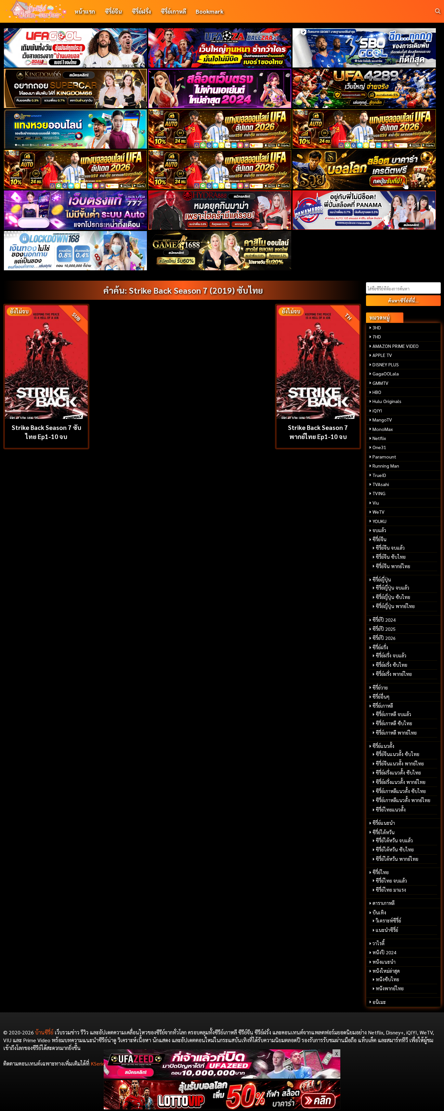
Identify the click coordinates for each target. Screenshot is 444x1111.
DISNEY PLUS (385, 364)
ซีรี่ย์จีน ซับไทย (391, 557)
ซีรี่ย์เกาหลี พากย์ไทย (396, 733)
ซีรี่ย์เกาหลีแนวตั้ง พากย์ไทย (403, 800)
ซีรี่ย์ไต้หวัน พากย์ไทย (397, 859)
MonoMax (382, 429)
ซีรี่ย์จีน (113, 11)
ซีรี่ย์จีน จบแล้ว (390, 548)
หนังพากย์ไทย (390, 988)
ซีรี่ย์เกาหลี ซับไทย (394, 723)
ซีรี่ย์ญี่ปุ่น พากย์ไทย (395, 606)
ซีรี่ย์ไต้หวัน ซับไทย (395, 849)
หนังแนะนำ (384, 962)
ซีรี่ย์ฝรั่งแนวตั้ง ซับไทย (398, 772)
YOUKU (379, 521)
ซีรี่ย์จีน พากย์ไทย (393, 566)
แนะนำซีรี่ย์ (387, 930)
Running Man (385, 466)
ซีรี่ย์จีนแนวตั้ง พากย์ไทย (400, 763)
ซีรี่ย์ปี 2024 (384, 620)
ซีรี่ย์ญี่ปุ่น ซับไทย (393, 597)
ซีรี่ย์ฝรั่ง (141, 11)
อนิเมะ (379, 1002)
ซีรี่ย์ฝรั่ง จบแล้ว (391, 655)
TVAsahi (380, 484)
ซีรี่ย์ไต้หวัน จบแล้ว (394, 840)
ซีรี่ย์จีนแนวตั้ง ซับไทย (397, 754)
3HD (376, 327)
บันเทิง (379, 912)
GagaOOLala (385, 373)
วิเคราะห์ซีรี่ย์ (388, 920)
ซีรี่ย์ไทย (380, 872)
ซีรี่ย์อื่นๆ (380, 697)
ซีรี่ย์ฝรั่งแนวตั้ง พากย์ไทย (400, 782)
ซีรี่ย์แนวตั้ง (383, 746)
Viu (375, 503)
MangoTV (382, 419)
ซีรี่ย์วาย (380, 687)
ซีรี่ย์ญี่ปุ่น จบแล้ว (392, 588)
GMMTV (380, 383)
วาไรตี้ (378, 943)
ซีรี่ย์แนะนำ (383, 823)
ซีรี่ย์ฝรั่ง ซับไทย (391, 665)
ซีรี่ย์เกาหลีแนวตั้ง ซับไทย (401, 791)
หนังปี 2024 (384, 952)
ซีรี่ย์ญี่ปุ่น (381, 579)
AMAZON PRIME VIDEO (395, 346)
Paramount (384, 456)
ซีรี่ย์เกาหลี (173, 11)
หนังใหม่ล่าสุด (386, 971)
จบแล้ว (379, 530)
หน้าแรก (84, 11)
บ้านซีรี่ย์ (44, 1032)
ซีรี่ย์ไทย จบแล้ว (391, 881)
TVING (378, 493)
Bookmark (209, 11)
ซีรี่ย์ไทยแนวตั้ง (391, 809)
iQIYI (377, 410)
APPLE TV (382, 355)
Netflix (379, 438)
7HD (376, 336)
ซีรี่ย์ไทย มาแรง (391, 890)
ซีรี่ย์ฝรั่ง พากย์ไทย (394, 674)
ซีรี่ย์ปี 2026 (384, 638)
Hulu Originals (386, 401)
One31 (379, 447)
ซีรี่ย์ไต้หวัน (383, 832)
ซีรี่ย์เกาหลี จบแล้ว (393, 714)
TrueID (379, 475)
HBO (376, 392)
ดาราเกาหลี (383, 903)
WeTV (378, 512)
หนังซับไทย (387, 979)
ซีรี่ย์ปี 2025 (384, 629)
